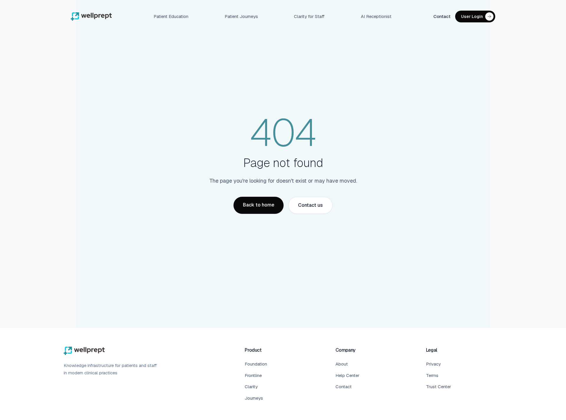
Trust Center (438, 386)
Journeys (254, 398)
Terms (432, 375)
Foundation (256, 364)
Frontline (253, 375)
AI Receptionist (376, 16)
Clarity (251, 386)
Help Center (347, 375)
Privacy (433, 364)
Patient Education (171, 16)
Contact (441, 16)
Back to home (258, 205)
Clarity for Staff (309, 16)
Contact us (310, 205)
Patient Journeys (241, 16)
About (341, 364)
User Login (472, 16)
